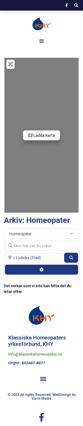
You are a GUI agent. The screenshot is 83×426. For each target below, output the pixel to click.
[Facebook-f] (41, 417)
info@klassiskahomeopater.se (35, 354)
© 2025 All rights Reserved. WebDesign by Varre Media (42, 397)
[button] (41, 40)
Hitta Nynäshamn (18, 407)
